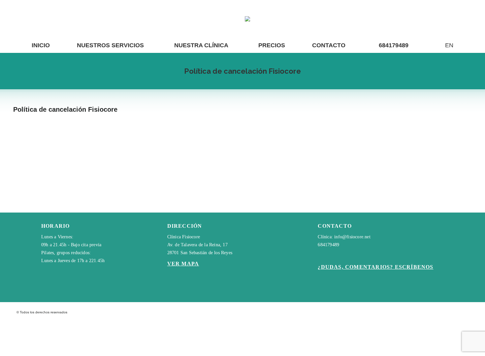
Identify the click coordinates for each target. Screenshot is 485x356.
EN (449, 45)
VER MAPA (183, 263)
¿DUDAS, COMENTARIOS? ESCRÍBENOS (375, 267)
